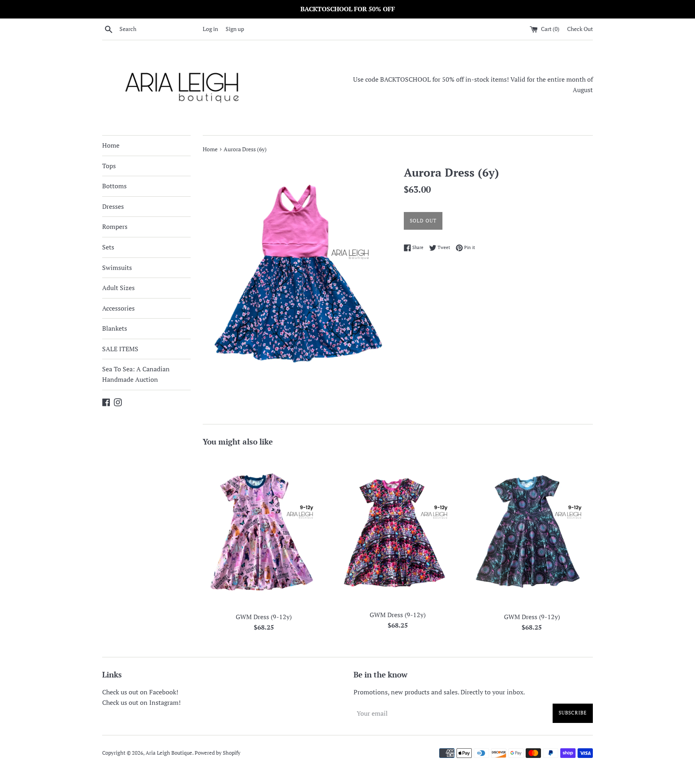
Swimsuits (117, 267)
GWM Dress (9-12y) (264, 616)
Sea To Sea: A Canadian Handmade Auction (136, 374)
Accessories (118, 308)
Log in (210, 29)
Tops (109, 165)
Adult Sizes (118, 287)
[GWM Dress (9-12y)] (264, 531)
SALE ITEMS (120, 348)
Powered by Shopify (218, 752)
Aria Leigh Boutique (169, 752)
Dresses (113, 206)
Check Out (580, 29)
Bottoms (114, 185)
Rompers (114, 226)
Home (110, 145)
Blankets (114, 328)
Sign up (235, 29)
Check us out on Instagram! (141, 702)
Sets (108, 247)
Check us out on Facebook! (140, 692)
